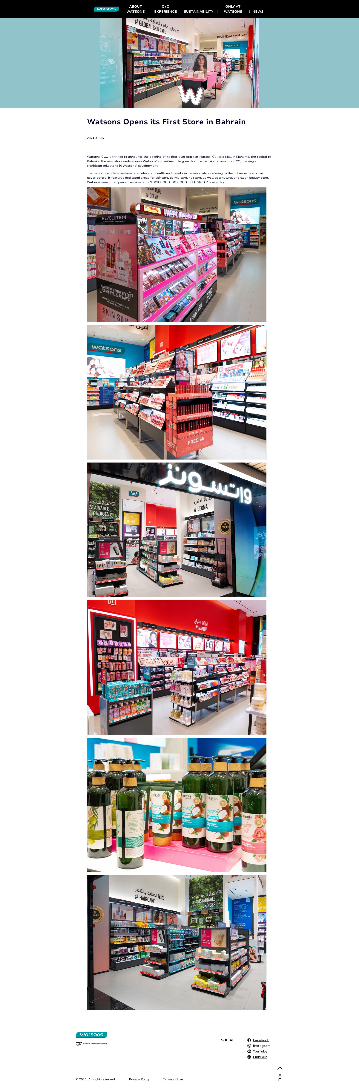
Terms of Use (173, 1079)
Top (280, 1077)
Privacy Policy (139, 1079)
